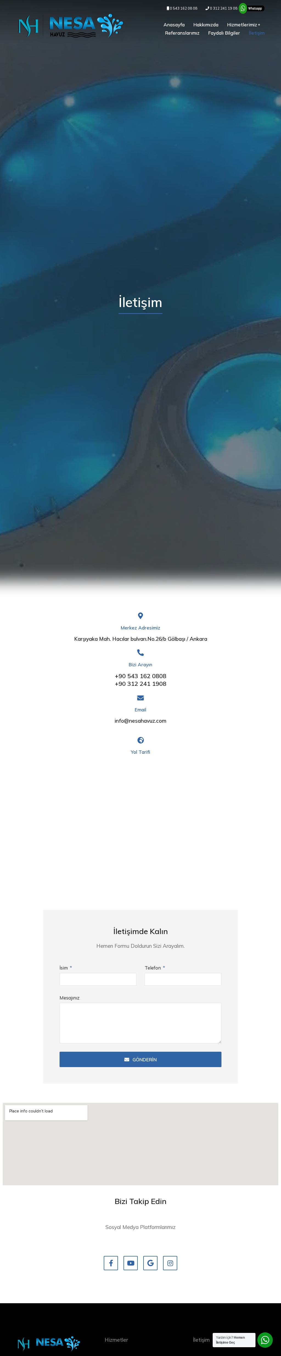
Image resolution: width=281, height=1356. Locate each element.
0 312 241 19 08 (223, 8)
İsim (64, 968)
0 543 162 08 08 (183, 8)
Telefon (153, 968)
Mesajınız (70, 998)
